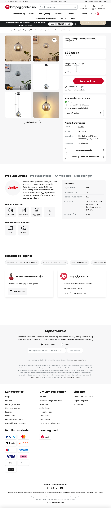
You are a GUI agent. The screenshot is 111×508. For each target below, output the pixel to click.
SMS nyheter (44, 408)
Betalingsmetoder (13, 404)
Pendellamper (35, 30)
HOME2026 (60, 24)
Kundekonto (10, 415)
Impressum (78, 404)
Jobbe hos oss (45, 412)
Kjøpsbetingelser (81, 400)
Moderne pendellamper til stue (54, 262)
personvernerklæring (73, 377)
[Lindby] (13, 188)
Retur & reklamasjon (14, 419)
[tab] (16, 176)
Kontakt (8, 400)
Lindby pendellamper (79, 262)
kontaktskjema (36, 377)
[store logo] (20, 7)
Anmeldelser (44, 415)
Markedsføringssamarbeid (50, 400)
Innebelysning (25, 30)
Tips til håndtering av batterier (72, 493)
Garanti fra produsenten (15, 423)
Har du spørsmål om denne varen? (86, 157)
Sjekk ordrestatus (12, 408)
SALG (93, 13)
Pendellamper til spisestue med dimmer (22, 262)
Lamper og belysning (12, 30)
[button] (18, 77)
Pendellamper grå (99, 262)
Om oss (42, 397)
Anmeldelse (63, 176)
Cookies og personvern (83, 397)
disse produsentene (78, 360)
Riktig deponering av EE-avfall (93, 493)
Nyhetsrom (55, 423)
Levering (8, 412)
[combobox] (58, 6)
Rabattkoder (44, 419)
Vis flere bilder (32, 122)
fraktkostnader (59, 499)
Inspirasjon (44, 423)
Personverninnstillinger (15, 493)
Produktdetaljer (40, 176)
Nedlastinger (83, 176)
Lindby (81, 127)
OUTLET (63, 18)
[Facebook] (49, 488)
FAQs (7, 397)
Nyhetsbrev (44, 404)
